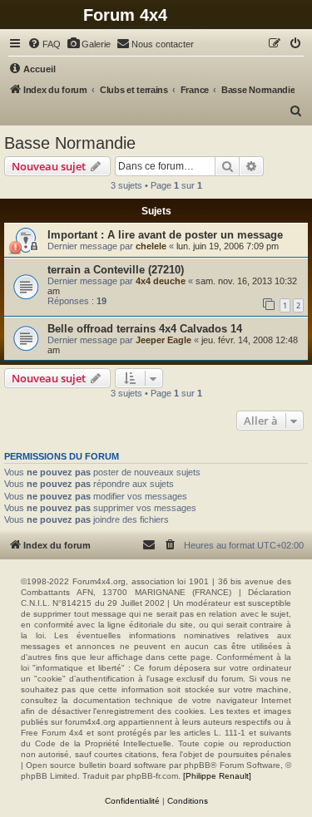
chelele (151, 246)
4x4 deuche (161, 281)
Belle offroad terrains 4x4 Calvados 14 (144, 328)
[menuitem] (44, 44)
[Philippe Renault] (217, 775)
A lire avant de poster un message (195, 235)
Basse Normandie (70, 143)
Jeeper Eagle (163, 340)
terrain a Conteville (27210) (115, 269)
